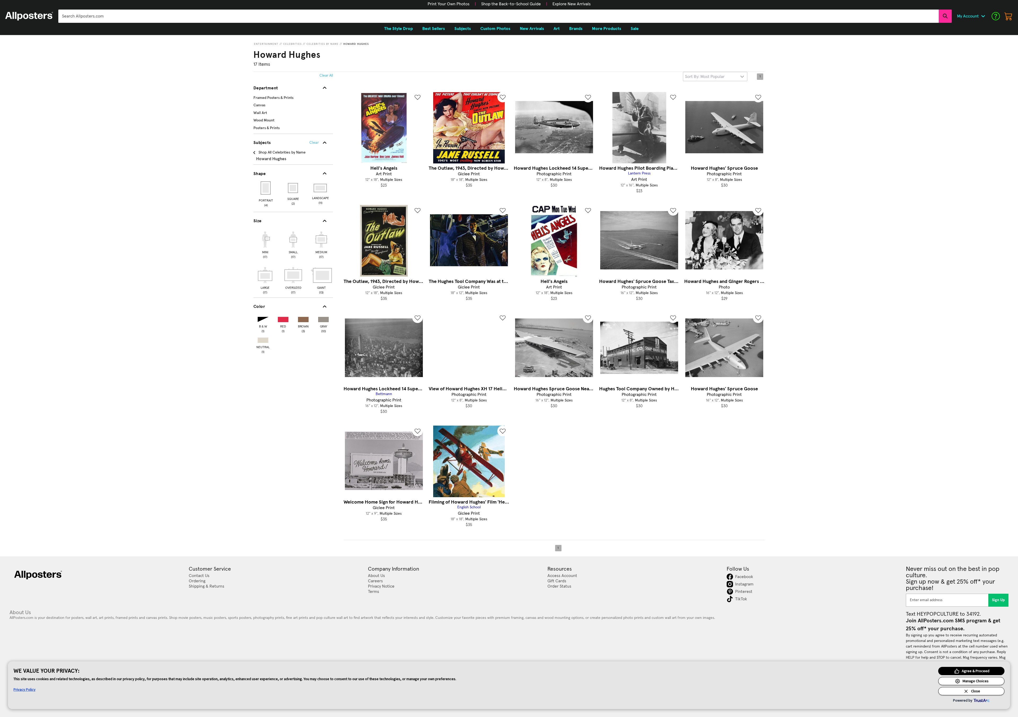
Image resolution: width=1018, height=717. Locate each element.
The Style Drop (398, 29)
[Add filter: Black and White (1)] (263, 318)
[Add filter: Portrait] (266, 188)
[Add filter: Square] (293, 188)
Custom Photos (495, 29)
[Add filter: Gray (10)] (323, 318)
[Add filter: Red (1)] (283, 318)
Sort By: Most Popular (705, 77)
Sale (635, 29)
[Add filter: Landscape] (321, 188)
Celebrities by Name (322, 44)
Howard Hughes (356, 44)
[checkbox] (265, 244)
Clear (314, 143)
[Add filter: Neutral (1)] (263, 339)
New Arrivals (532, 29)
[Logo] (29, 16)
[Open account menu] (983, 16)
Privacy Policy (25, 689)
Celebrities (292, 44)
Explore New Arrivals (571, 4)
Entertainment (266, 44)
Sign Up (998, 600)
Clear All (326, 75)
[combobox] (498, 16)
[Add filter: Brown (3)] (303, 318)
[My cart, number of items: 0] (1008, 16)
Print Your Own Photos (448, 4)
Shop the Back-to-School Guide (511, 4)
